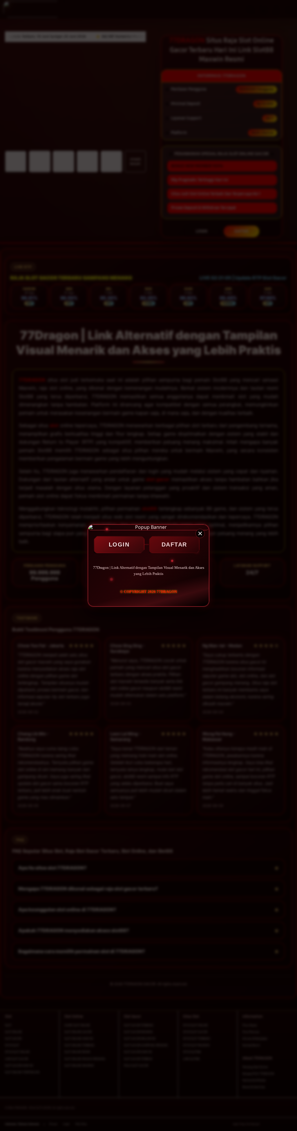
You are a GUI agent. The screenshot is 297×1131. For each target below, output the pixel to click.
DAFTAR (174, 544)
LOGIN (119, 544)
